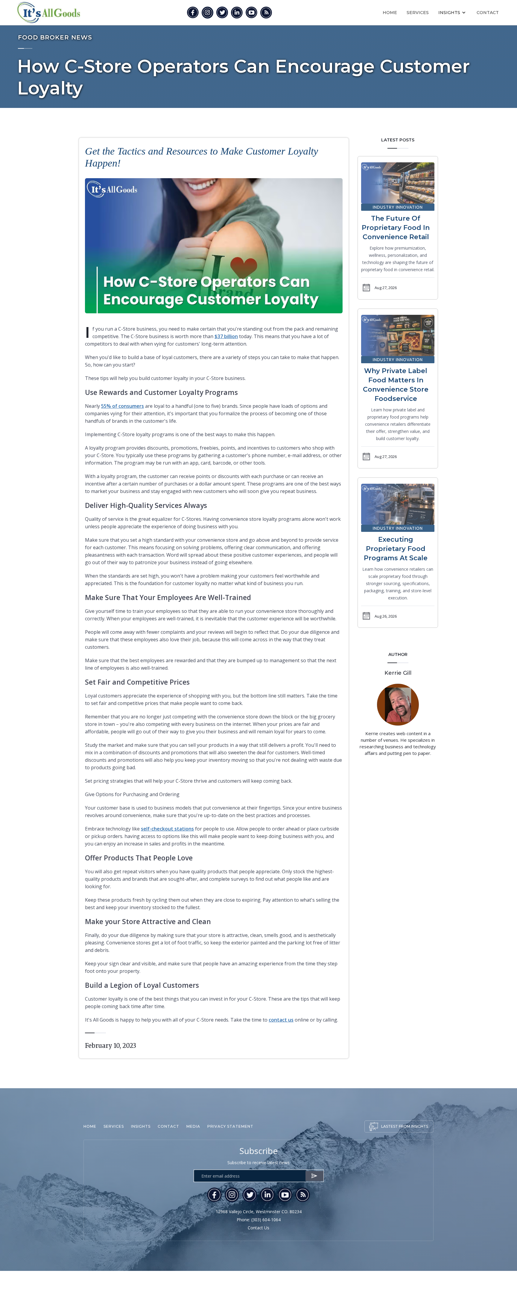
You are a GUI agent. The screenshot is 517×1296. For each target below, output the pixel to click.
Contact (488, 12)
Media (193, 1126)
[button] (453, 13)
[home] (48, 12)
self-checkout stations (167, 828)
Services (418, 12)
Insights (140, 1126)
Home (390, 12)
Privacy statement (230, 1126)
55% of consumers (122, 406)
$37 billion (226, 336)
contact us (281, 1019)
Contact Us (258, 1228)
